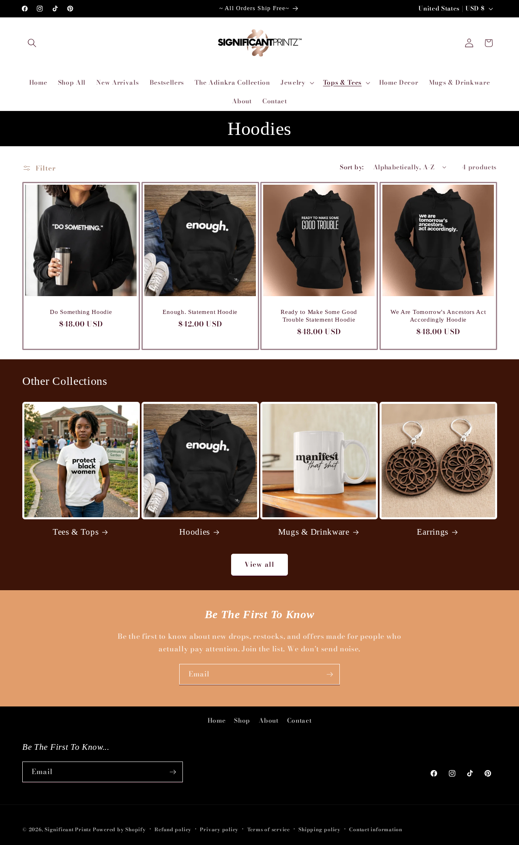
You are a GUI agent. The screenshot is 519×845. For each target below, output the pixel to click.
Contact (299, 720)
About (268, 720)
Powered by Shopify (119, 829)
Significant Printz (68, 829)
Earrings (432, 531)
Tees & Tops (76, 531)
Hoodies (194, 531)
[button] (32, 43)
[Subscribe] (329, 674)
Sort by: (352, 167)
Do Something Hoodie (81, 311)
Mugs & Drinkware (314, 531)
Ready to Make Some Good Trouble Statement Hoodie (319, 315)
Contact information (375, 829)
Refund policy (172, 829)
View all (259, 564)
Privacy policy (219, 829)
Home (217, 720)
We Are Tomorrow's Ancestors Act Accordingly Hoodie (438, 315)
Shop (242, 720)
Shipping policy (319, 829)
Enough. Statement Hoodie (200, 311)
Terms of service (268, 829)
